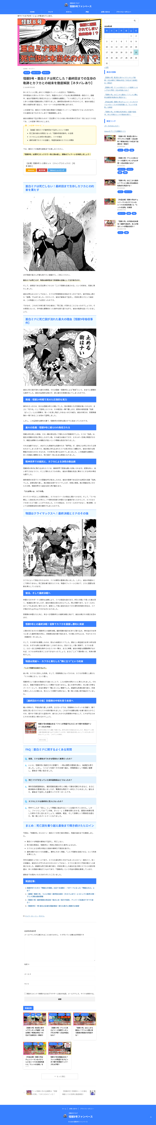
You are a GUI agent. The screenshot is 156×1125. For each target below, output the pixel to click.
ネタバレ (69, 12)
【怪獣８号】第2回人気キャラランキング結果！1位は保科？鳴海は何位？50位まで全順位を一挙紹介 (34, 1031)
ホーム (64, 1109)
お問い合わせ (105, 12)
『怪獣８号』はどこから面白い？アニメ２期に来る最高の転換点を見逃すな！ (84, 1031)
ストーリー (34, 916)
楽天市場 (42, 170)
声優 (87, 12)
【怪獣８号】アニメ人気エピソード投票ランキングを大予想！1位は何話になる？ (59, 1031)
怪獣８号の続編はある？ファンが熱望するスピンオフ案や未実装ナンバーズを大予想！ (59, 1060)
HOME (32, 12)
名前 (26, 964)
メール (27, 974)
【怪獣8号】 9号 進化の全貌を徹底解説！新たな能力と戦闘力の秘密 (53, 906)
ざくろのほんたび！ (112, 126)
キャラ (50, 12)
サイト (26, 984)
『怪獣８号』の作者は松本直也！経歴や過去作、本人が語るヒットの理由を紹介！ (120, 113)
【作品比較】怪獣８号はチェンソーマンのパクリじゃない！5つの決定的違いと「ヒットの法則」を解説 (34, 1062)
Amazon (31, 170)
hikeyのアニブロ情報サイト (115, 131)
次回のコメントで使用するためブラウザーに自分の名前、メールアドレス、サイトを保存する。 (60, 993)
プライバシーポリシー (123, 12)
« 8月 (106, 67)
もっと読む (61, 1076)
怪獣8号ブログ (73, 1113)
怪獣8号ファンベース (81, 6)
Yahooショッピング (57, 170)
